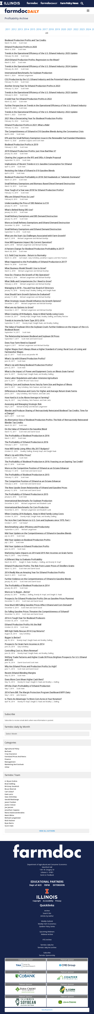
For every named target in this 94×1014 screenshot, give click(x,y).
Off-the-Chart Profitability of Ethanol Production (27, 686)
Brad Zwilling (10, 784)
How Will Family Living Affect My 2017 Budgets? (27, 448)
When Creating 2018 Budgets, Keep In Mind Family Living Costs (34, 314)
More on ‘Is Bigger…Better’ (17, 592)
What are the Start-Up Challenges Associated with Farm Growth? (35, 235)
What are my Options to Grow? (19, 307)
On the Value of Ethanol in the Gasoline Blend (26, 429)
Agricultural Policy (12, 749)
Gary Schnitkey (11, 797)
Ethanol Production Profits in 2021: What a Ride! (27, 125)
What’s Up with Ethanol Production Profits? (25, 358)
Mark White (9, 815)
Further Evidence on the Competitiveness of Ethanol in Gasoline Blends (38, 579)
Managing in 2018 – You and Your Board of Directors (29, 288)
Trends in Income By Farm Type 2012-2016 (24, 320)
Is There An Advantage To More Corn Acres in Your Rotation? (33, 699)
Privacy (58, 901)
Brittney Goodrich (12, 786)
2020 (63, 29)
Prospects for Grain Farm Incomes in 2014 (24, 644)
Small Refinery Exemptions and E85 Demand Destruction (31, 216)
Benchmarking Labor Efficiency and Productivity (27, 526)
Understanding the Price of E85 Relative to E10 (27, 203)
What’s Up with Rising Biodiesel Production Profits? (29, 365)
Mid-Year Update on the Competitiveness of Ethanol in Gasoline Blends (38, 533)
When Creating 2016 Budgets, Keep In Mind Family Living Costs (34, 513)
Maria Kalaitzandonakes (14, 813)
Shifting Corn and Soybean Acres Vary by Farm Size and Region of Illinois (38, 384)
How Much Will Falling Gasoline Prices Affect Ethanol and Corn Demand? (38, 605)
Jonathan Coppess (12, 810)
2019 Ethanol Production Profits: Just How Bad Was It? (30, 151)
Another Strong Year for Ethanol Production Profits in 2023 (32, 85)
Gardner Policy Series (47, 926)
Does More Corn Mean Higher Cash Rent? (24, 679)
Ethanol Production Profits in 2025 (21, 46)
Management (10, 762)
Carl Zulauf (9, 792)
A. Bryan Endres (11, 781)
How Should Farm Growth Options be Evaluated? (27, 294)
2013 (20, 29)
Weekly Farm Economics (47, 924)
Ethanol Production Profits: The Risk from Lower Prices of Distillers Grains (39, 565)
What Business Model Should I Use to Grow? (25, 268)
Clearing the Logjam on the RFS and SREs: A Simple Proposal (33, 157)
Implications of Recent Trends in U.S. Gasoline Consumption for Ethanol (38, 164)
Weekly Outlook (47, 921)
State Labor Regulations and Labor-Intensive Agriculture (31, 378)
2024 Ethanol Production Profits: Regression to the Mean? (32, 59)
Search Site (47, 913)
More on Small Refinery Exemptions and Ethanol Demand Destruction (37, 222)
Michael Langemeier (13, 818)
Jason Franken (10, 802)
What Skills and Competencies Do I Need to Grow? (28, 281)
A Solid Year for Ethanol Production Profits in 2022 (28, 99)
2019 (57, 29)
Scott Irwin (9, 826)
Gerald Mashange (12, 799)
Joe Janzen (9, 807)
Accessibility (48, 901)
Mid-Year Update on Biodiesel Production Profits (27, 540)
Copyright (37, 901)
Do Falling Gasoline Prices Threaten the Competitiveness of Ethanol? (37, 611)
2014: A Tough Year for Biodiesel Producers (25, 618)
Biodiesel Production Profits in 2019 (21, 144)
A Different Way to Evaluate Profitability (23, 559)
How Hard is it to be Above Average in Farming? (27, 397)
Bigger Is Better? (13, 637)
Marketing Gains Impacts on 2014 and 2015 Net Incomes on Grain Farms (39, 553)
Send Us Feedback (47, 875)
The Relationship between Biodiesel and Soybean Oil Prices (32, 336)
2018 (51, 29)
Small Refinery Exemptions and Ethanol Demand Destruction (33, 229)
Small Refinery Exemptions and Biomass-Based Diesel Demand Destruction (40, 183)
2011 (7, 29)
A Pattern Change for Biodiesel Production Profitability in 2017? (34, 248)
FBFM (47, 885)
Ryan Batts (9, 823)
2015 (32, 29)
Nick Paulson (10, 820)
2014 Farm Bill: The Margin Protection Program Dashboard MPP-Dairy (37, 692)
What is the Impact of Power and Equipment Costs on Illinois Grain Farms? (39, 371)
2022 (75, 29)
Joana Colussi (10, 805)
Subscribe (47, 953)
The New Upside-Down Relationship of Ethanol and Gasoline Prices (36, 487)
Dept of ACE (35, 885)
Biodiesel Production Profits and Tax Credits (25, 40)
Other (7, 767)
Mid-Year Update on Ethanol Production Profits (27, 546)
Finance (8, 759)
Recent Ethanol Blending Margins (20, 672)
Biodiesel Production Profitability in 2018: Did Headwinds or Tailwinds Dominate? (42, 177)
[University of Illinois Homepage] (47, 898)
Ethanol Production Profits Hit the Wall (23, 624)
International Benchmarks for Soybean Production (28, 72)
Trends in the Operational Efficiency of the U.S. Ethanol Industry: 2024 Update (41, 66)
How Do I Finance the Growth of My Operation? (27, 274)
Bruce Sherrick (10, 789)
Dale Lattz (9, 794)
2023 (82, 29)
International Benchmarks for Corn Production (27, 507)
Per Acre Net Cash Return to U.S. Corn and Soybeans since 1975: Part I (37, 520)
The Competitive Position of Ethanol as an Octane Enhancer (33, 481)
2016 (38, 29)
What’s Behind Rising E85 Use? (19, 209)
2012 (14, 29)
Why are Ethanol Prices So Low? (19, 196)
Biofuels (8, 751)
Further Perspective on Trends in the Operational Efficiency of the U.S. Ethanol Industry (45, 105)
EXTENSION (59, 885)
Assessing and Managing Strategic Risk (23, 404)
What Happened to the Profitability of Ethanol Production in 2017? (36, 261)
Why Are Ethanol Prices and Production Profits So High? (31, 666)
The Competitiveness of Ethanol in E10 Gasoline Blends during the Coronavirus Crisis (44, 131)
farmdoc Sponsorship (47, 955)
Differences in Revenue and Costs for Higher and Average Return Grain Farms (41, 391)
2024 (88, 29)
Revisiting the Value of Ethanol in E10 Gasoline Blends (30, 170)
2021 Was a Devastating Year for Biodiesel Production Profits (33, 118)
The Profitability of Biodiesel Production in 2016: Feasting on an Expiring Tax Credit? (44, 461)
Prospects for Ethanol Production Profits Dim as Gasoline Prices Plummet (39, 598)
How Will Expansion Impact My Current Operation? (28, 242)
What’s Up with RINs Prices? (18, 455)
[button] (88, 11)
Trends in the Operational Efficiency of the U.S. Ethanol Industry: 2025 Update (41, 53)
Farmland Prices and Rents (15, 756)
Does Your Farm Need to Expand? (20, 342)
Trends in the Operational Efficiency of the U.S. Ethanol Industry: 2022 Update (41, 112)
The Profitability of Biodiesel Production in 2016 (27, 435)
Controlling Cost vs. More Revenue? (21, 650)
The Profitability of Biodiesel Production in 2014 (27, 585)
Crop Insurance (11, 754)
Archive (47, 911)
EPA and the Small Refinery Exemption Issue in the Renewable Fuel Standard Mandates (45, 138)
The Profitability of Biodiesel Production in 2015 (27, 474)
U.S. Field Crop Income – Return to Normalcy (25, 255)
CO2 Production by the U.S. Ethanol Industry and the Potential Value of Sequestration (45, 79)
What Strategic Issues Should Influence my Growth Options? (33, 301)
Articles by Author (47, 916)
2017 (44, 29)
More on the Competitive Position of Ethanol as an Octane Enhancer (37, 468)
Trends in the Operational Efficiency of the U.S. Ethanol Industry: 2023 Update (41, 92)
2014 (26, 29)
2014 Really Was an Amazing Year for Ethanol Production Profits (35, 572)
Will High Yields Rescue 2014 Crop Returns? (25, 631)
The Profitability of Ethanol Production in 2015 (26, 494)
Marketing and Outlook (14, 764)
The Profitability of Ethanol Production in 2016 (26, 442)
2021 (69, 29)
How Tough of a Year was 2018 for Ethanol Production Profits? (34, 190)
